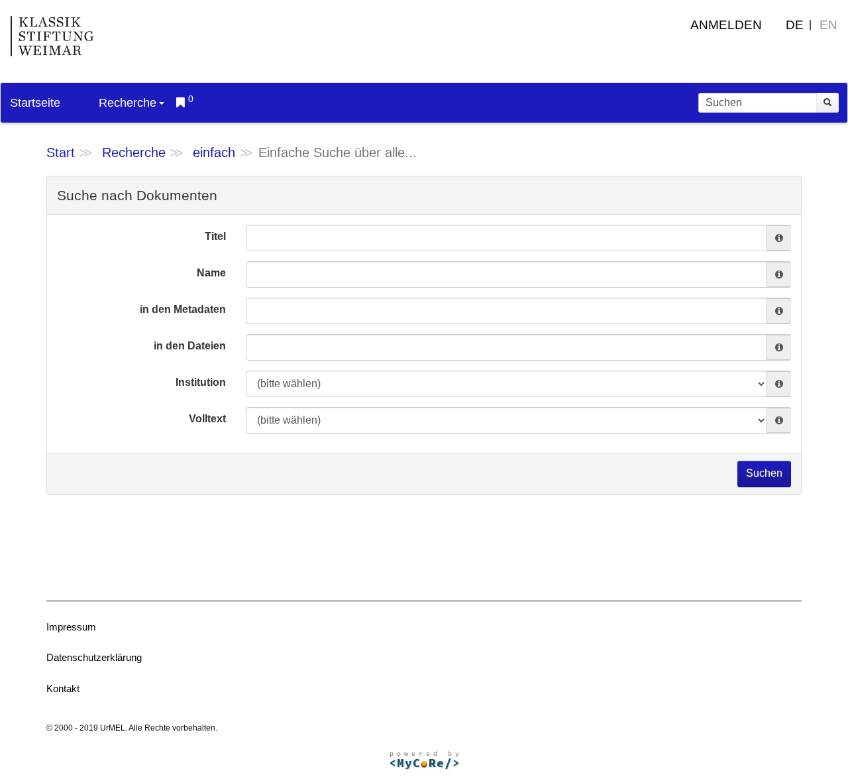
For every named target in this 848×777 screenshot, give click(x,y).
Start (60, 152)
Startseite (35, 102)
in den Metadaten (183, 309)
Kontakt (63, 688)
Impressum (71, 626)
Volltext (207, 418)
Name (211, 272)
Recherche (127, 102)
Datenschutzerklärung (94, 657)
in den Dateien (190, 345)
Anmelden (726, 25)
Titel (215, 236)
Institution (201, 382)
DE (795, 25)
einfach (214, 152)
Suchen (764, 473)
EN (828, 25)
